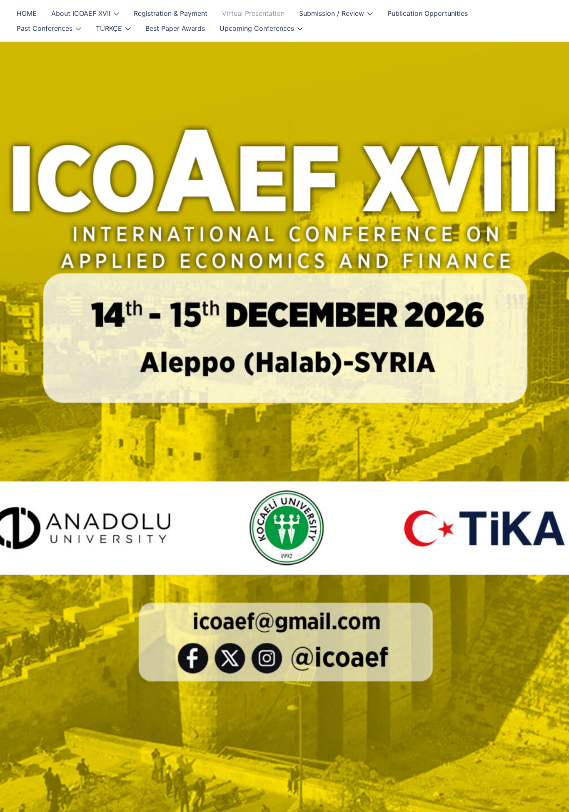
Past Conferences (44, 28)
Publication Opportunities (427, 13)
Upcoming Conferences (257, 28)
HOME (27, 13)
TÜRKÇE (109, 28)
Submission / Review (331, 13)
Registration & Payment (170, 13)
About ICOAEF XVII (80, 13)
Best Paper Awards (175, 28)
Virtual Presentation (253, 13)
